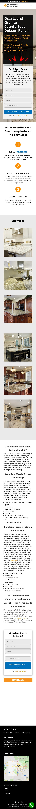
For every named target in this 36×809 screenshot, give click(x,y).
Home (6, 788)
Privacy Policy (15, 806)
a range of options (21, 618)
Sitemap (9, 806)
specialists (14, 560)
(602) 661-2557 (24, 1)
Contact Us (8, 793)
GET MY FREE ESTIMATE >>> (18, 111)
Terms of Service (24, 806)
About (6, 791)
